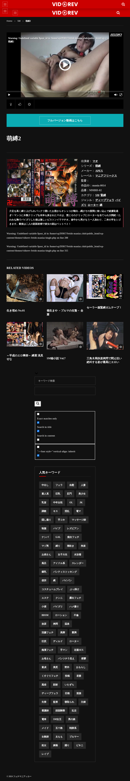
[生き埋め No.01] (25, 288)
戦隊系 (73, 728)
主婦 (83, 702)
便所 (44, 580)
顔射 (55, 684)
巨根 (67, 693)
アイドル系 (59, 563)
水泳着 (77, 554)
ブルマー (74, 736)
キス (55, 511)
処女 (44, 745)
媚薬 (55, 745)
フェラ (59, 485)
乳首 (44, 502)
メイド (45, 728)
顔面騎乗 (60, 710)
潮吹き (70, 546)
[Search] (123, 4)
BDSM (45, 615)
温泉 (67, 624)
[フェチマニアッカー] (65, 4)
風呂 (44, 563)
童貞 (44, 667)
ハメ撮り (74, 606)
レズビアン (73, 528)
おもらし (81, 667)
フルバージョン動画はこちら (65, 120)
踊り (67, 745)
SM (18, 21)
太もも (59, 736)
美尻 (55, 667)
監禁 (55, 702)
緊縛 (103, 195)
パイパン (67, 580)
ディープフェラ (104, 200)
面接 (79, 693)
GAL (58, 537)
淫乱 (67, 511)
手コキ (61, 520)
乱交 (74, 710)
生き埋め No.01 (16, 310)
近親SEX (78, 650)
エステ (45, 598)
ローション (61, 615)
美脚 (62, 632)
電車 (44, 719)
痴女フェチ (73, 537)
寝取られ (69, 702)
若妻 (79, 676)
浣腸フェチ (47, 632)
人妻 (83, 485)
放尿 (44, 624)
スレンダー (78, 563)
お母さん (46, 658)
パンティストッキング (65, 572)
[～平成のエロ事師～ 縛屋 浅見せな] (25, 334)
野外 (67, 667)
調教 (44, 511)
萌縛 (98, 165)
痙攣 (83, 658)
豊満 (74, 632)
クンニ (59, 598)
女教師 (45, 736)
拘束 (83, 546)
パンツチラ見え (66, 658)
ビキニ (79, 745)
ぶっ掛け (74, 589)
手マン (63, 650)
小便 (44, 606)
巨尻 (44, 641)
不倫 (76, 615)
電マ (78, 511)
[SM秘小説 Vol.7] (65, 335)
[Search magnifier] (38, 404)
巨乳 (58, 493)
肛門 (69, 493)
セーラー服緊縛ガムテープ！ (104, 307)
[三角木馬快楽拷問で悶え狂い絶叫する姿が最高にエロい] (105, 335)
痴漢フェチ (47, 650)
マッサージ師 (79, 520)
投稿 (67, 676)
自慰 (71, 485)
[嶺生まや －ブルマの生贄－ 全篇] (65, 288)
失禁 (44, 702)
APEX (99, 170)
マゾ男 (45, 546)
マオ (95, 161)
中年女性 (58, 502)
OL (71, 502)
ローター (93, 205)
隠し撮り (46, 520)
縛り (58, 546)
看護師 (45, 710)
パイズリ (58, 606)
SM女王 (57, 719)
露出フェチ (75, 598)
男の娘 (71, 719)
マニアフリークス (106, 175)
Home (9, 21)
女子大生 (62, 554)
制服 (44, 528)
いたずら (69, 684)
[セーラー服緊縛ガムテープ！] (105, 286)
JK (81, 502)
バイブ (56, 528)
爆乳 (44, 572)
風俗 (44, 684)
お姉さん (46, 554)
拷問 (55, 624)
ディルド (58, 641)
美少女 (82, 493)
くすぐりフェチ (50, 676)
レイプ (45, 754)
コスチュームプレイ (52, 589)
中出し (45, 485)
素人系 (45, 493)
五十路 (59, 728)
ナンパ (45, 537)
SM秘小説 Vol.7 (56, 358)
